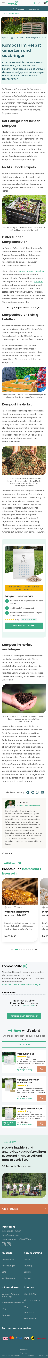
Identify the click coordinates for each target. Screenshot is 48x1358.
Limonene (38, 281)
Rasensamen (8, 1259)
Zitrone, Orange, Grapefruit (31, 271)
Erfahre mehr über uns (14, 1166)
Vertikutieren (8, 1278)
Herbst (27, 1278)
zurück (8, 853)
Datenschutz (29, 1355)
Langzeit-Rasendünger (30, 1108)
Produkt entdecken (24, 625)
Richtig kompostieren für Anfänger (23, 307)
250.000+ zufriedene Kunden (26, 9)
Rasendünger (8, 1265)
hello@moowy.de (10, 1235)
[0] (44, 3)
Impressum (29, 1312)
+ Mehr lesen (9, 992)
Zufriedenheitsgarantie (13, 1302)
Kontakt (6, 1315)
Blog (26, 1306)
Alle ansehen (24, 1044)
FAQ (4, 1308)
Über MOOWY (30, 1294)
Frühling (28, 1265)
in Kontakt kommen (11, 1231)
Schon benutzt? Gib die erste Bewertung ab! (21, 984)
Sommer (28, 1272)
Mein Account (30, 1318)
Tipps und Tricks (12, 13)
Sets (4, 1272)
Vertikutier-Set (25, 1053)
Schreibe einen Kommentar (24, 1016)
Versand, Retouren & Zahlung (11, 1295)
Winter (27, 1259)
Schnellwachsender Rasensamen (28, 1081)
